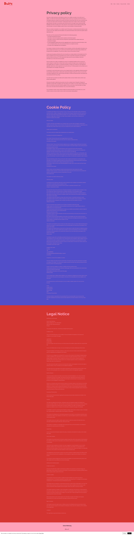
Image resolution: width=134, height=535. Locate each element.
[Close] (132, 533)
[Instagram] (65, 529)
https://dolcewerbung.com (55, 324)
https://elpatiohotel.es (63, 132)
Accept (129, 533)
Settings (124, 533)
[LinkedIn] (67, 529)
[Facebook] (68, 529)
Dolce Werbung (67, 525)
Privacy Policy (41, 533)
